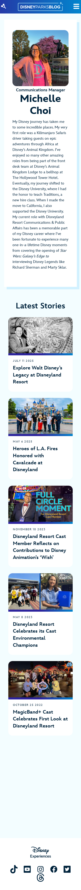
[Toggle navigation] (76, 6)
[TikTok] (14, 869)
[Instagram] (40, 869)
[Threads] (40, 877)
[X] (67, 869)
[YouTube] (27, 869)
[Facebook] (54, 869)
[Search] (3, 6)
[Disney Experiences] (41, 853)
